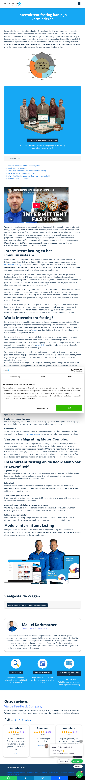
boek (12, 529)
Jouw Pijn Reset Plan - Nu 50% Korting (42, 140)
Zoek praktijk (16, 672)
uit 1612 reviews (23, 720)
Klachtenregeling (13, 775)
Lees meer (16, 753)
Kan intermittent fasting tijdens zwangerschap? (27, 605)
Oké (69, 408)
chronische (40, 345)
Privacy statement (67, 772)
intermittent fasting (12, 264)
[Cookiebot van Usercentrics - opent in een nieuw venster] (72, 370)
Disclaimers (53, 772)
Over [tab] (70, 376)
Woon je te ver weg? (42, 672)
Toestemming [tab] (15, 376)
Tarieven (43, 772)
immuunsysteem (34, 434)
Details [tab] (42, 376)
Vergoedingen (32, 772)
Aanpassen (41, 408)
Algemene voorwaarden (16, 772)
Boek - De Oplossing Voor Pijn (69, 673)
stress (34, 330)
